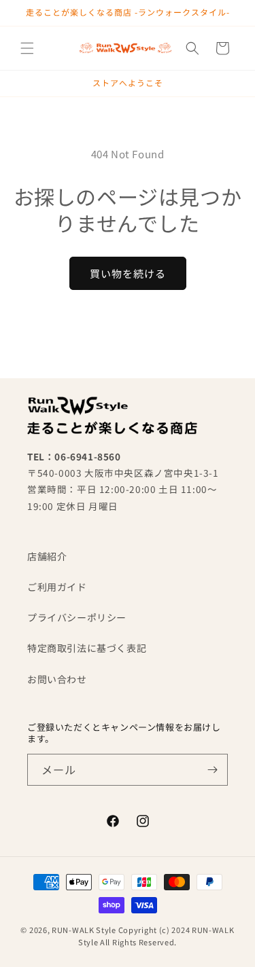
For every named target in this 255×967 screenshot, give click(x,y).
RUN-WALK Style (84, 929)
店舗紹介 (47, 556)
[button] (27, 48)
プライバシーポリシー (76, 617)
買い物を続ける (128, 273)
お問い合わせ (57, 679)
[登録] (212, 770)
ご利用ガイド (57, 587)
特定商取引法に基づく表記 (86, 648)
